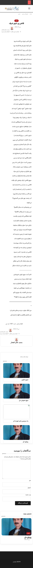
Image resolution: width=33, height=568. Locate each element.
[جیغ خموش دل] (16, 391)
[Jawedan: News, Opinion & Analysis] (12, 8)
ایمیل (29, 488)
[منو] (29, 9)
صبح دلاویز (25, 380)
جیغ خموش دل (23, 401)
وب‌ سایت (28, 495)
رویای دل (25, 442)
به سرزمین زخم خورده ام (20, 421)
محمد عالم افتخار (6, 30)
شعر (19, 14)
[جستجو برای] (4, 9)
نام (30, 481)
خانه (31, 14)
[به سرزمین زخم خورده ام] (16, 411)
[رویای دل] (16, 432)
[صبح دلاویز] (16, 370)
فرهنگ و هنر (25, 14)
